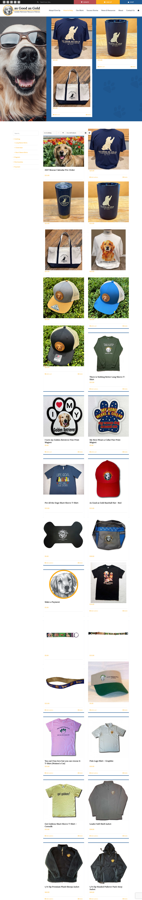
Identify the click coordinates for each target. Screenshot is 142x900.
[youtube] (15, 2)
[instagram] (11, 2)
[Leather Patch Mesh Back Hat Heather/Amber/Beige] (63, 298)
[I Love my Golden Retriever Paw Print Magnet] (63, 416)
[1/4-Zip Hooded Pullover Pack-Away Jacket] (108, 863)
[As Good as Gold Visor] (108, 682)
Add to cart (102, 66)
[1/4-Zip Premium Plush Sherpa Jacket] (63, 863)
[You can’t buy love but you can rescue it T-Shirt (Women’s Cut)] (63, 737)
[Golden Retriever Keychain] (63, 634)
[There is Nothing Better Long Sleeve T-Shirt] (108, 353)
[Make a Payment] (63, 584)
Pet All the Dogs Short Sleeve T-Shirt (61, 503)
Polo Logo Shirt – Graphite (101, 761)
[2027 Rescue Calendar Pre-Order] (63, 151)
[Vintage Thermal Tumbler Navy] (63, 202)
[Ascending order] (63, 133)
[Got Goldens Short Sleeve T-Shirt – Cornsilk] (63, 800)
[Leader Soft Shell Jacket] (108, 800)
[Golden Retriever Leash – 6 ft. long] (63, 682)
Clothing (17, 139)
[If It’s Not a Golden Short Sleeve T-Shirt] (108, 583)
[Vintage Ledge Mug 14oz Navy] (116, 38)
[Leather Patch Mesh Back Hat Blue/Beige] (108, 298)
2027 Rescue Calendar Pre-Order (60, 170)
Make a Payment (52, 602)
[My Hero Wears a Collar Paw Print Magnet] (108, 416)
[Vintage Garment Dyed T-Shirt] (71, 38)
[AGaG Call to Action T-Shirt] (108, 250)
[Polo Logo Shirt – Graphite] (108, 737)
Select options (94, 177)
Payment (17, 167)
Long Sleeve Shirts (21, 143)
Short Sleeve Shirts (21, 152)
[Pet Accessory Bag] (108, 535)
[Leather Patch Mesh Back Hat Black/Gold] (63, 346)
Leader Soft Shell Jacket (100, 824)
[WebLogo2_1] (21, 6)
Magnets (17, 157)
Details (134, 66)
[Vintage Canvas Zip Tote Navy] (71, 86)
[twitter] (7, 2)
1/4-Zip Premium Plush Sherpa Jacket (62, 887)
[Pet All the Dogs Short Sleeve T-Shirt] (63, 479)
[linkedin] (18, 2)
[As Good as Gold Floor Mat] (63, 535)
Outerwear (19, 147)
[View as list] (89, 133)
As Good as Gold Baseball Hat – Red (105, 503)
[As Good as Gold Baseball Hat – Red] (108, 479)
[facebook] (4, 2)
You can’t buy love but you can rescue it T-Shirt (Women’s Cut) (62, 762)
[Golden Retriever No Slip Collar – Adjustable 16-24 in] (108, 634)
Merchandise (18, 162)
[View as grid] (86, 133)
